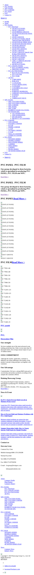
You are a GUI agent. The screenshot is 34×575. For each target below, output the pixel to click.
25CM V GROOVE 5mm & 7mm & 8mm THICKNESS (22, 53)
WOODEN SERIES (14, 139)
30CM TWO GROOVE (19, 55)
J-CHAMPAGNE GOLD (20, 88)
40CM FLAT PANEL (18, 64)
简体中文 (4, 18)
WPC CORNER (13, 105)
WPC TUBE (12, 108)
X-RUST (15, 96)
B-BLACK (15, 81)
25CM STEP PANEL (18, 47)
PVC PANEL (9, 6)
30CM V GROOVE (18, 59)
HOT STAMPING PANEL (20, 67)
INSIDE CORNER (14, 127)
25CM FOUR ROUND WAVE (21, 44)
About (6, 5)
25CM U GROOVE (18, 50)
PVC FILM (8, 11)
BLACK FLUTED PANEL (20, 72)
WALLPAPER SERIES (15, 142)
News (2, 547)
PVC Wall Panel (13, 27)
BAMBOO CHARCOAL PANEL (18, 110)
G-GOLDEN (16, 86)
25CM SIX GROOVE (19, 45)
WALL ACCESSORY (15, 134)
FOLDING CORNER (15, 123)
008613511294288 (10, 566)
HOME (7, 21)
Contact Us (8, 15)
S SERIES (11, 147)
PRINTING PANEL (18, 69)
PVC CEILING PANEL (15, 66)
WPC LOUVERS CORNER (17, 103)
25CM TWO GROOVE (19, 49)
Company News (9, 549)
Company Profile (10, 480)
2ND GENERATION (18, 115)
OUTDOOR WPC (14, 112)
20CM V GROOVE (18, 30)
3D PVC (11, 78)
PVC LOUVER (17, 74)
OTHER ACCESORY (15, 135)
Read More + (5, 177)
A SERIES (11, 144)
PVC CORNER (9, 10)
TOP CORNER (13, 122)
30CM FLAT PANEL (18, 57)
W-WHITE (15, 95)
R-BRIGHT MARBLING (20, 91)
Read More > (19, 198)
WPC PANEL (9, 8)
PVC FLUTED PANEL (15, 71)
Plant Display (9, 482)
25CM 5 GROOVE (18, 37)
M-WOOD (15, 89)
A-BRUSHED (16, 79)
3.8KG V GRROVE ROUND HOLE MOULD (21, 61)
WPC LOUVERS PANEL (16, 101)
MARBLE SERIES (14, 140)
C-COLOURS (16, 83)
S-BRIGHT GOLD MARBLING (22, 93)
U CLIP (10, 132)
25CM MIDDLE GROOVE (20, 32)
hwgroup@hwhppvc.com (12, 569)
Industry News (9, 551)
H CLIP (10, 125)
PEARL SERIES (13, 149)
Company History (10, 484)
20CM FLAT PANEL (18, 28)
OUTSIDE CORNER (15, 130)
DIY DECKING (17, 117)
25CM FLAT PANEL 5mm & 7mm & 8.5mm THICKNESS (21, 39)
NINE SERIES (12, 145)
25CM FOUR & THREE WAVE (22, 42)
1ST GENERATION (18, 113)
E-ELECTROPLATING (19, 84)
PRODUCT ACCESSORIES (21, 118)
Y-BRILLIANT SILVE (19, 98)
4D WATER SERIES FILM (16, 151)
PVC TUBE (16, 76)
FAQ (6, 13)
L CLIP (10, 128)
